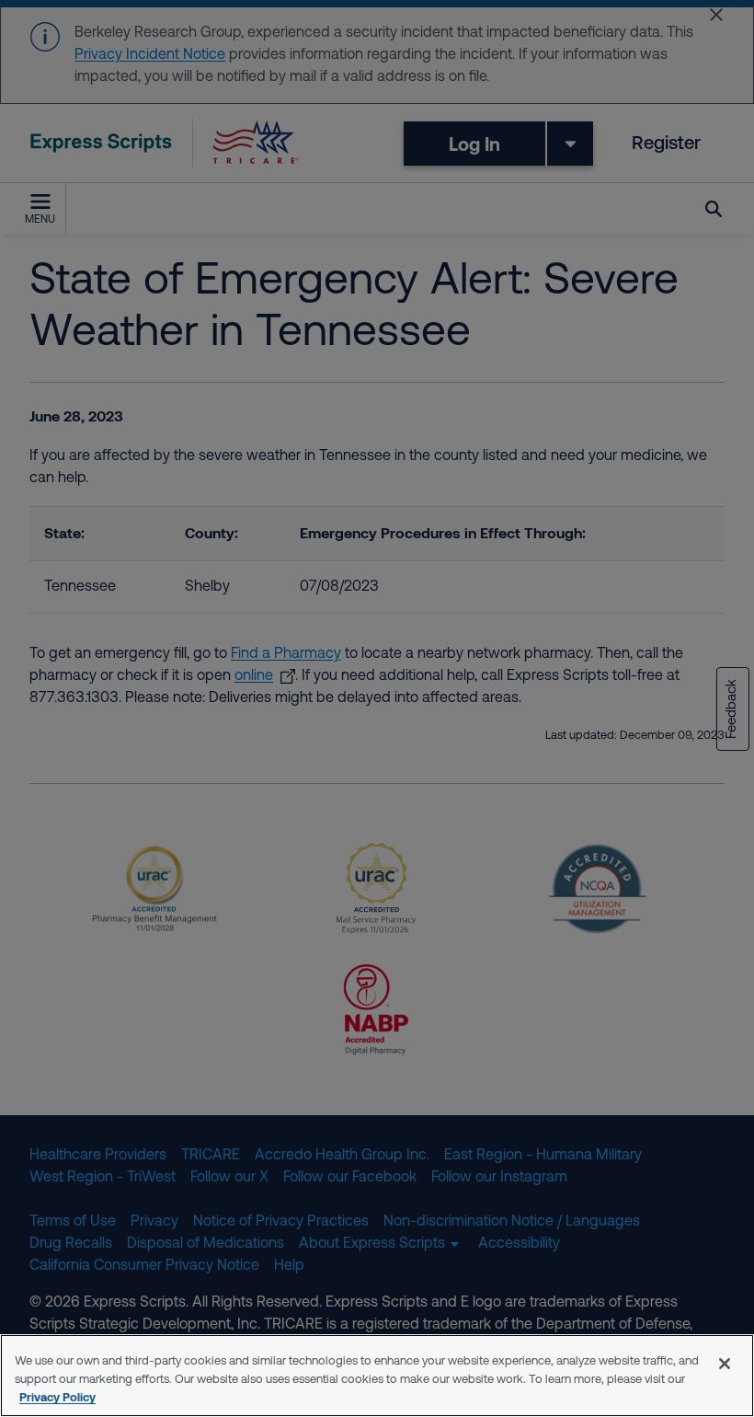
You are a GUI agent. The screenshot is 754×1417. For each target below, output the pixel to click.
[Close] (724, 1363)
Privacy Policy (57, 1396)
